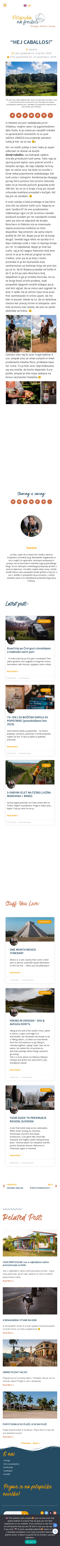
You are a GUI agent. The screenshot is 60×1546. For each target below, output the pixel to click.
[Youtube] (55, 1513)
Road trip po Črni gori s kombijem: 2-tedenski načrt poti (29, 650)
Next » (36, 1443)
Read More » (12, 671)
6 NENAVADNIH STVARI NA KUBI (20, 1320)
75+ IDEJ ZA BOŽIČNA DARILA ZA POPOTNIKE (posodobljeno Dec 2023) (27, 720)
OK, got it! (30, 1542)
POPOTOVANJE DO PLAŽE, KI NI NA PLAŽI (25, 1424)
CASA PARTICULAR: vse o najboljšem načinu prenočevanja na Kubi (26, 1263)
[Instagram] (42, 1513)
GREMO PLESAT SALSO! (15, 1372)
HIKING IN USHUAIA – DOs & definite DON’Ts (27, 1022)
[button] (5, 5)
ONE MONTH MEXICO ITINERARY (23, 951)
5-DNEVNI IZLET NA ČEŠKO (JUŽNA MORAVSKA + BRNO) (29, 794)
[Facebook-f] (46, 1513)
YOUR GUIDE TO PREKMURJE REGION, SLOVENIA (28, 1119)
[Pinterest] (50, 1513)
